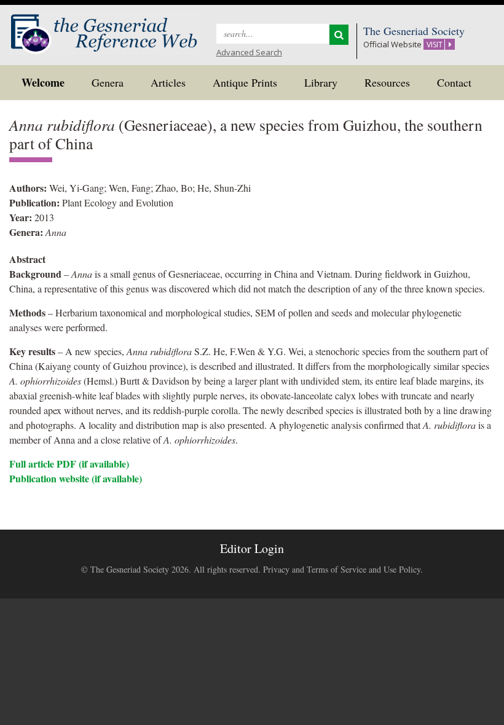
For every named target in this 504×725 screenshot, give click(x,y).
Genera (108, 82)
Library (320, 82)
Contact (454, 82)
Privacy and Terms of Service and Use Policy (341, 569)
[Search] (338, 35)
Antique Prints (245, 82)
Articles (168, 82)
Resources (387, 82)
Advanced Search (249, 52)
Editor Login (252, 548)
